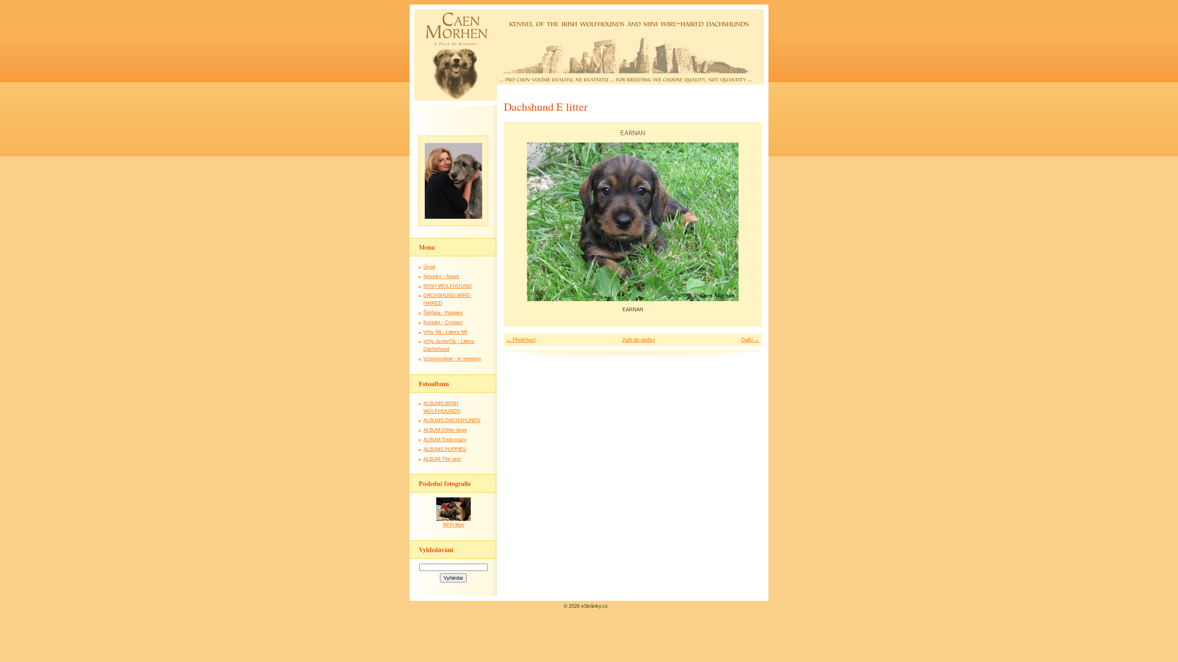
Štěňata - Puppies (443, 312)
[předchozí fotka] (518, 222)
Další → (750, 339)
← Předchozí (521, 339)
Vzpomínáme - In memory (452, 358)
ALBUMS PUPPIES (444, 449)
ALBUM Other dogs (445, 430)
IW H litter (453, 524)
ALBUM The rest (442, 459)
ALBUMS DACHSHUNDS (451, 420)
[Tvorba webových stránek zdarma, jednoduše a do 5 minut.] (611, 607)
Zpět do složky (638, 339)
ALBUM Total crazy (445, 439)
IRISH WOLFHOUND (447, 286)
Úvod (429, 266)
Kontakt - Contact (442, 322)
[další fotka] (746, 222)
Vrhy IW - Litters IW (445, 332)
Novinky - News (441, 276)
